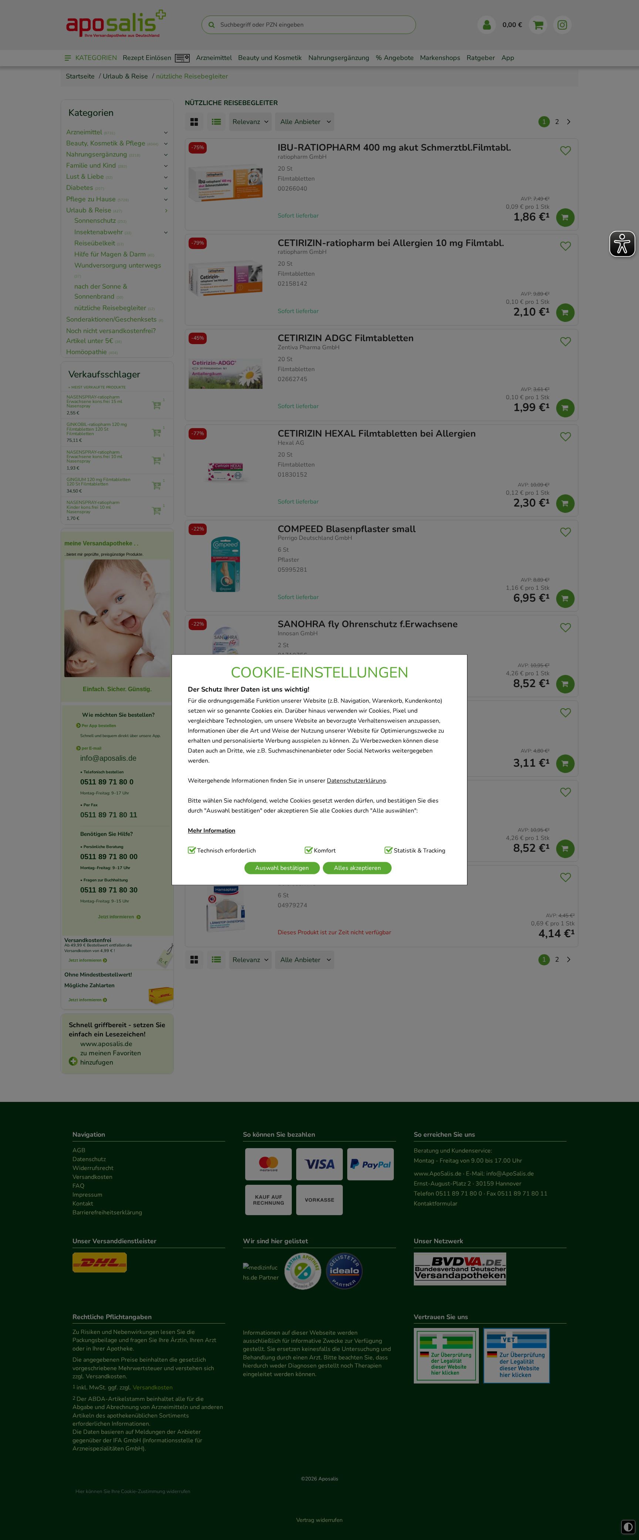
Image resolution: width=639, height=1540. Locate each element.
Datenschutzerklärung (356, 781)
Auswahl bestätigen (282, 868)
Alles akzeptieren (357, 868)
